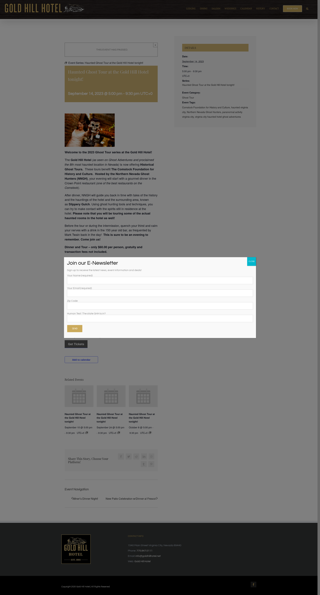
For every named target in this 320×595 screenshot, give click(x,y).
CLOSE (251, 261)
